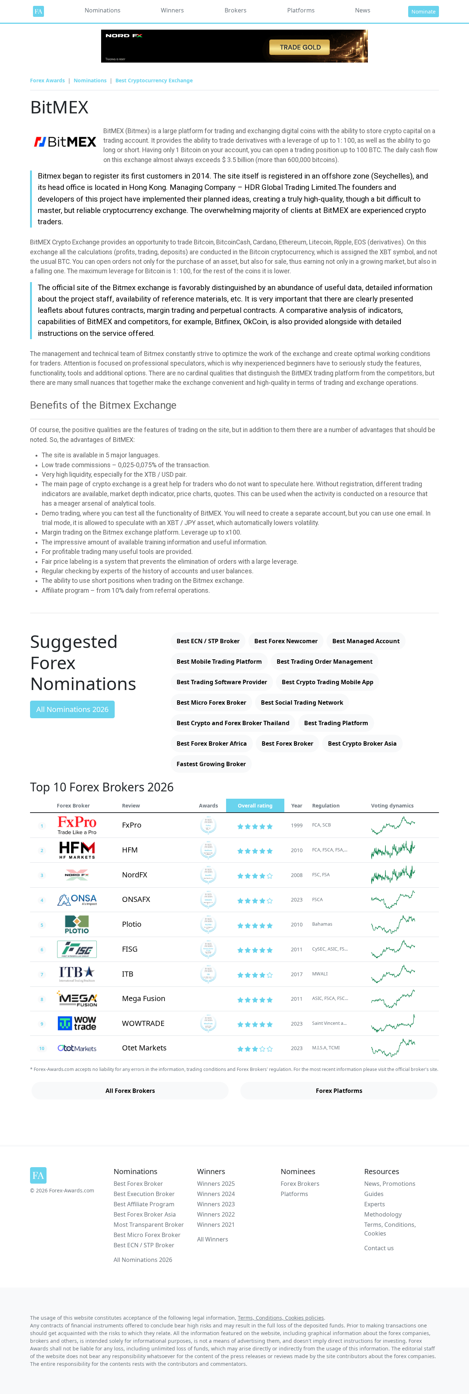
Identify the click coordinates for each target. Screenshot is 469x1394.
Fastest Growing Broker (211, 764)
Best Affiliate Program (144, 1204)
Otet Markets (144, 1048)
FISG (130, 949)
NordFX (134, 875)
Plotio (131, 924)
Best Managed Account (366, 641)
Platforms (301, 10)
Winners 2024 (216, 1194)
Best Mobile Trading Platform (219, 661)
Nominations (103, 10)
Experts (374, 1204)
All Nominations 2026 (72, 709)
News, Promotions (390, 1184)
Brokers (236, 10)
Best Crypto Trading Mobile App (327, 682)
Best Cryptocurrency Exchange (154, 80)
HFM (130, 850)
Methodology (383, 1214)
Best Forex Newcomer (286, 641)
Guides (374, 1194)
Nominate (423, 11)
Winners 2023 (216, 1204)
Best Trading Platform (336, 723)
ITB (127, 974)
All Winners (212, 1239)
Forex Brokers (300, 1184)
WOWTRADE (143, 1023)
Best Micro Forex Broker (211, 702)
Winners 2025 (216, 1184)
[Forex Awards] (38, 11)
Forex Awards (47, 80)
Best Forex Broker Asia (145, 1214)
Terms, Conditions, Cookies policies (281, 1317)
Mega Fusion (143, 998)
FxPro (131, 825)
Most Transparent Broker (149, 1225)
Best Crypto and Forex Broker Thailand (233, 723)
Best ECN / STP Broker (208, 641)
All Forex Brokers (130, 1091)
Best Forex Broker (287, 743)
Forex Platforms (339, 1091)
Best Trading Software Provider (222, 682)
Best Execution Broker (144, 1194)
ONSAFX (136, 899)
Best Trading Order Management (325, 661)
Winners (172, 10)
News (362, 10)
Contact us (379, 1248)
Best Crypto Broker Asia (362, 743)
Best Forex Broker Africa (212, 743)
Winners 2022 (216, 1214)
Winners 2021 (216, 1225)
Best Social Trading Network (302, 702)
